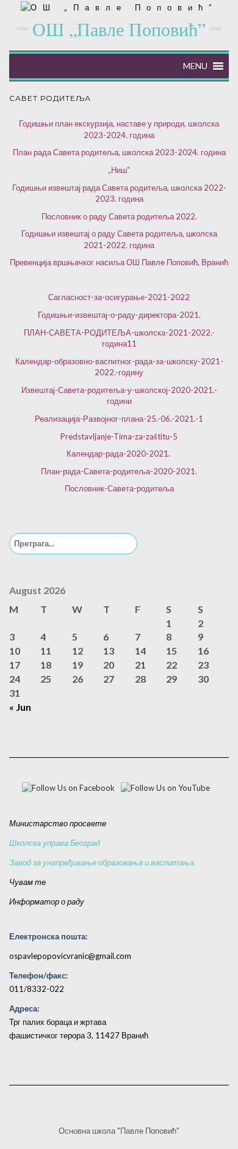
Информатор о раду (46, 901)
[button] (195, 66)
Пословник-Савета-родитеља (119, 488)
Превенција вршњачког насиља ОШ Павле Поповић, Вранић (119, 262)
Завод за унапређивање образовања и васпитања (101, 862)
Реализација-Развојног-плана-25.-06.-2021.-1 (119, 419)
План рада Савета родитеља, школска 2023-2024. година (119, 152)
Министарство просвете (57, 823)
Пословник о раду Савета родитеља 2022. (119, 216)
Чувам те (27, 882)
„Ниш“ (119, 170)
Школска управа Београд (54, 843)
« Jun (20, 707)
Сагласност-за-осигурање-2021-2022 (119, 297)
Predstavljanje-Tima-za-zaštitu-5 (119, 436)
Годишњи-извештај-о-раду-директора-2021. (119, 315)
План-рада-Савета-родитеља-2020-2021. (119, 471)
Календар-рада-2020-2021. (118, 453)
